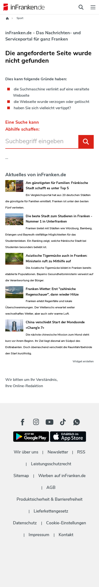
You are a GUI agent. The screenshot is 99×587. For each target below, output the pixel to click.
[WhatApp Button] (76, 422)
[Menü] (93, 7)
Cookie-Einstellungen (66, 523)
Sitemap (21, 476)
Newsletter (58, 452)
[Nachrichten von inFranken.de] (23, 7)
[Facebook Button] (22, 422)
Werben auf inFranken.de (62, 476)
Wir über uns (26, 452)
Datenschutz (25, 523)
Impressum (39, 535)
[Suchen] (86, 141)
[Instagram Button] (36, 423)
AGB (51, 487)
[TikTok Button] (63, 422)
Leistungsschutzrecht (51, 464)
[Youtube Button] (49, 422)
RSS (81, 452)
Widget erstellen (83, 361)
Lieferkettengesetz (51, 511)
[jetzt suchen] (81, 7)
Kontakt (66, 535)
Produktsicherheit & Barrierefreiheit (49, 499)
